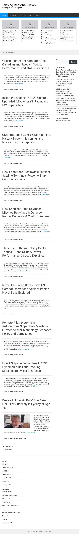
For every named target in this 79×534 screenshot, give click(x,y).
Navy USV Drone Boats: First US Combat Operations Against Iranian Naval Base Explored (25, 288)
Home (4, 15)
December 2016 (7, 478)
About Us (13, 15)
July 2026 (5, 464)
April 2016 (5, 481)
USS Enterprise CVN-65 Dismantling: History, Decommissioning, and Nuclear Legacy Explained (26, 138)
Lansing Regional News (19, 5)
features (5, 509)
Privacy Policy (40, 15)
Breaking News (14, 438)
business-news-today (9, 495)
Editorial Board (25, 15)
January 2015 (6, 485)
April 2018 (5, 471)
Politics (4, 519)
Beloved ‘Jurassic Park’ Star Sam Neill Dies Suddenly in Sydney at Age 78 (26, 404)
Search (58, 59)
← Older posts (7, 449)
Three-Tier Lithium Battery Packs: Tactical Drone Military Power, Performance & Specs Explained (24, 251)
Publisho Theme (32, 531)
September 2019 (7, 467)
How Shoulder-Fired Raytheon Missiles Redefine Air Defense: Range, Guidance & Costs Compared (26, 212)
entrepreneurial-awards (16, 89)
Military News (6, 516)
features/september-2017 (11, 512)
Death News (22, 438)
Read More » (19, 83)
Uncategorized (7, 523)
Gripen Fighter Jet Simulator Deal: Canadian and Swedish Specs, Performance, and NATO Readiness (10, 36)
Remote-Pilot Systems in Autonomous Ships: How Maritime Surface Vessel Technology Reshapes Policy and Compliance (26, 328)
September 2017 (7, 474)
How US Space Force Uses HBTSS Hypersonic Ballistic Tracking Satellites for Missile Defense (24, 367)
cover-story (6, 498)
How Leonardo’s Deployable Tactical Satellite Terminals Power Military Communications (67, 36)
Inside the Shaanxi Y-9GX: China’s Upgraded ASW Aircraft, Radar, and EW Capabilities (29, 35)
